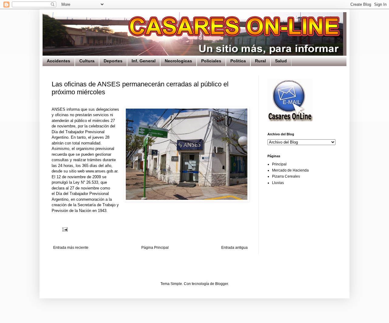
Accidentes (58, 60)
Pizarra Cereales (286, 176)
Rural (260, 60)
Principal (279, 164)
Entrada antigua (234, 247)
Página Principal (155, 247)
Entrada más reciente (70, 247)
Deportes (113, 60)
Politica (238, 60)
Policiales (211, 60)
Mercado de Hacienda (290, 170)
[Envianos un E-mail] (290, 120)
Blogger (221, 284)
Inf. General (144, 60)
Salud (281, 60)
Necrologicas (178, 60)
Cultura (87, 60)
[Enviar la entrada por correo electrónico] (65, 229)
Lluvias (278, 183)
